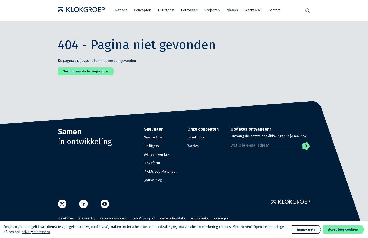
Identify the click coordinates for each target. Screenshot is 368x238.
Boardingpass (222, 218)
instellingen (277, 227)
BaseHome (195, 137)
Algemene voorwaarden (114, 218)
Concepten (142, 10)
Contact (274, 10)
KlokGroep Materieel (160, 171)
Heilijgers (151, 146)
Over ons (120, 10)
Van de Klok (153, 137)
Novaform (152, 163)
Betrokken (189, 10)
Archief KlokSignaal (144, 218)
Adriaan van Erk (156, 154)
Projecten (212, 10)
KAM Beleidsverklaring (173, 218)
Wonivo (193, 146)
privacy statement (35, 232)
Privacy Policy (87, 218)
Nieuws (232, 10)
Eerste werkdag (200, 218)
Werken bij (253, 10)
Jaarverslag (153, 180)
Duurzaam (166, 10)
